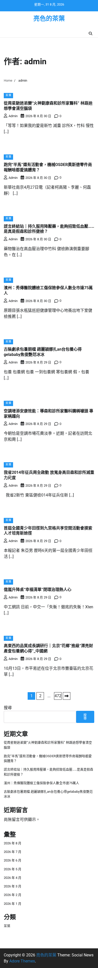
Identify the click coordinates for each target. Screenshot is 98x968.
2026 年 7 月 (12, 852)
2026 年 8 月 (12, 843)
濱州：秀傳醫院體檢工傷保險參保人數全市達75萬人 (41, 783)
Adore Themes (22, 961)
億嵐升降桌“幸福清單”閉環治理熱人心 (37, 589)
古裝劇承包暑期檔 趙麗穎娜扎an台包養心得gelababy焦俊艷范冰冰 (43, 352)
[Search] (90, 33)
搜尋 (8, 707)
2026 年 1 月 (12, 904)
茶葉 (8, 95)
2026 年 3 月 (12, 886)
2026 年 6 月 (12, 860)
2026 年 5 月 (12, 869)
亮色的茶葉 (49, 18)
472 (58, 695)
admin (13, 116)
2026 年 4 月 (12, 878)
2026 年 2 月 (12, 895)
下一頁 (66, 696)
